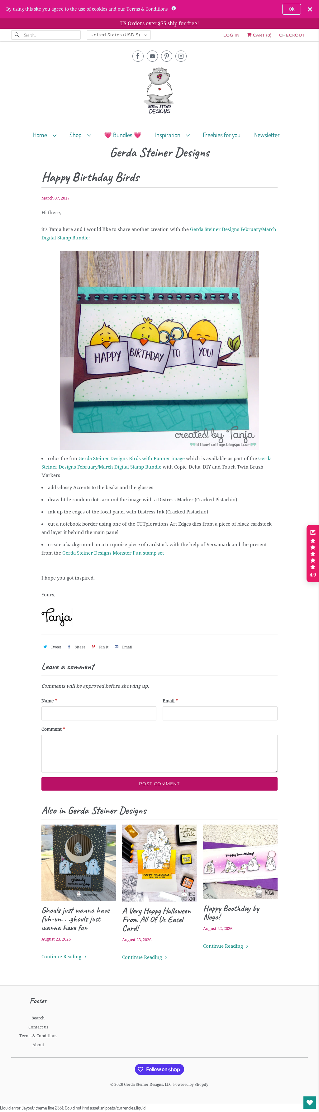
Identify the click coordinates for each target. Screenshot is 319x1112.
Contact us (38, 1027)
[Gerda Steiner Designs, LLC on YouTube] (152, 56)
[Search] (17, 35)
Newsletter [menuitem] (267, 135)
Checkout (292, 34)
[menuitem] (47, 135)
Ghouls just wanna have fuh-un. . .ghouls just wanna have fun (75, 919)
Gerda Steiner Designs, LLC (147, 1084)
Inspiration (169, 135)
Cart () (262, 34)
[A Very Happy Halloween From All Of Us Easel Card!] (159, 863)
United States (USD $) (115, 34)
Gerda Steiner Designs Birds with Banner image (132, 458)
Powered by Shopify (190, 1084)
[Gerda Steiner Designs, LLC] (159, 91)
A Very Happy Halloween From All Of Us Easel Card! (156, 919)
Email (170, 700)
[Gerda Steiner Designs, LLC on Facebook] (138, 56)
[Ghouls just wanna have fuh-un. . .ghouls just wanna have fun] (78, 863)
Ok (291, 9)
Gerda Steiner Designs (159, 153)
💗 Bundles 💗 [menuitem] (122, 135)
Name (49, 700)
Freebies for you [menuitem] (221, 135)
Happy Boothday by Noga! (231, 912)
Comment (53, 729)
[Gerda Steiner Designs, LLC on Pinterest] (166, 56)
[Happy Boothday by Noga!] (240, 862)
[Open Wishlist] (309, 1102)
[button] (313, 553)
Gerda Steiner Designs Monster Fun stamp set (113, 553)
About (38, 1044)
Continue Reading (62, 957)
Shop (76, 135)
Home (41, 135)
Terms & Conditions (38, 1035)
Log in (231, 34)
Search (38, 1018)
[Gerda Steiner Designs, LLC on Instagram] (181, 56)
